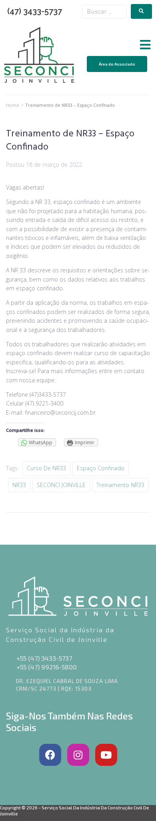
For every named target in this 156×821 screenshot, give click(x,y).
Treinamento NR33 (120, 485)
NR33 (19, 485)
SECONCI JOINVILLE (61, 485)
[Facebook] (50, 755)
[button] (145, 45)
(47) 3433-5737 (34, 11)
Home (12, 105)
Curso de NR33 (46, 468)
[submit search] (141, 11)
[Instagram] (78, 755)
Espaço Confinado (100, 468)
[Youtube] (106, 755)
